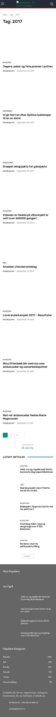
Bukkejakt (24, 503)
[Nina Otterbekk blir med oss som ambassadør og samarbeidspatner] (28, 340)
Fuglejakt (8, 163)
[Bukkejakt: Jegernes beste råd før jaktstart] (10, 506)
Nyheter (7, 62)
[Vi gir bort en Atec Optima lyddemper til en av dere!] (28, 92)
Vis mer (27, 556)
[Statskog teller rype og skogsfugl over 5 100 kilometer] (10, 525)
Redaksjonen (9, 71)
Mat (4, 263)
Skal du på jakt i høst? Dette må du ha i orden (35, 489)
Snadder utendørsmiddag (20, 266)
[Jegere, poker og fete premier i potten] (28, 43)
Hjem (5, 14)
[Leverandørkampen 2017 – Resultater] (28, 292)
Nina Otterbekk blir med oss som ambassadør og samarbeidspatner (25, 365)
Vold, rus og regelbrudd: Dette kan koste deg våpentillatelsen (36, 470)
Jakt (22, 485)
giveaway (7, 111)
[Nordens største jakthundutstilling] (10, 543)
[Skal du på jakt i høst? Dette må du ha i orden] (10, 487)
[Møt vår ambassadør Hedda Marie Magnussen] (28, 392)
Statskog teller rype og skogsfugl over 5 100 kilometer (32, 526)
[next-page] (23, 435)
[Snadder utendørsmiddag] (28, 244)
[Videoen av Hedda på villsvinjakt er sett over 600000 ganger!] (28, 192)
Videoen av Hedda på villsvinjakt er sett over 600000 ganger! (25, 216)
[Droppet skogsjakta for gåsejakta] (28, 143)
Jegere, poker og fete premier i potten (28, 66)
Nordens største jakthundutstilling (29, 545)
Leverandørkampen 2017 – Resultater (27, 315)
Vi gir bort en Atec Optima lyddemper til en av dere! (27, 116)
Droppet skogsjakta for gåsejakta (25, 166)
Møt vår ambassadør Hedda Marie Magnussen (24, 417)
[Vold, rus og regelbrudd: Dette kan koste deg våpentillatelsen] (10, 469)
